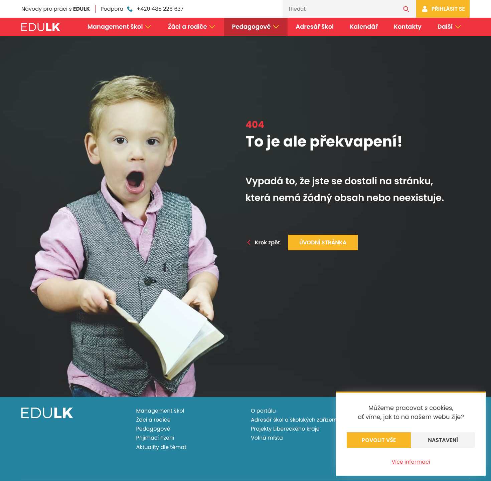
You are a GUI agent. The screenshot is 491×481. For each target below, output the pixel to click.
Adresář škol (315, 27)
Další (445, 27)
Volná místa (267, 438)
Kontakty (408, 27)
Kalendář (364, 27)
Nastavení (443, 440)
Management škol (115, 27)
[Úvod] (40, 27)
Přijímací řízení (155, 438)
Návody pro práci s (55, 9)
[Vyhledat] (406, 9)
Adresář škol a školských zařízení (294, 420)
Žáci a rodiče (187, 27)
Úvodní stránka (322, 242)
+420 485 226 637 (160, 9)
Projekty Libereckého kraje (285, 429)
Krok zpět (267, 242)
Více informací (410, 462)
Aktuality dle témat (161, 447)
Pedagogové (251, 27)
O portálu (263, 411)
